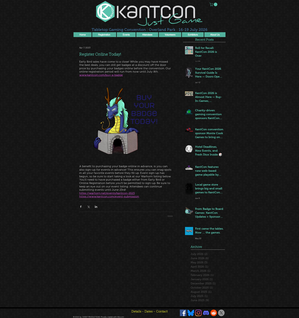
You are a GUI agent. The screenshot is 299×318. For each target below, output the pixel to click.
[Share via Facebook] (80, 206)
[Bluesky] (190, 313)
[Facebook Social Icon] (183, 313)
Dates (149, 311)
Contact (162, 311)
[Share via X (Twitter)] (88, 206)
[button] (213, 4)
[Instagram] (198, 313)
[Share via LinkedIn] (96, 206)
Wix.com (120, 317)
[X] (221, 313)
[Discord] (206, 313)
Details (136, 311)
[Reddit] (213, 313)
